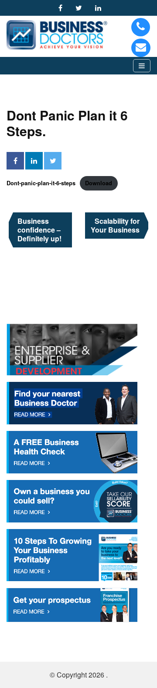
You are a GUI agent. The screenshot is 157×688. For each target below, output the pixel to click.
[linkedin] (100, 8)
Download (98, 183)
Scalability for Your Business (115, 225)
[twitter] (81, 8)
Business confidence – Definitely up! (39, 229)
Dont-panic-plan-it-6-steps (41, 183)
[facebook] (62, 8)
